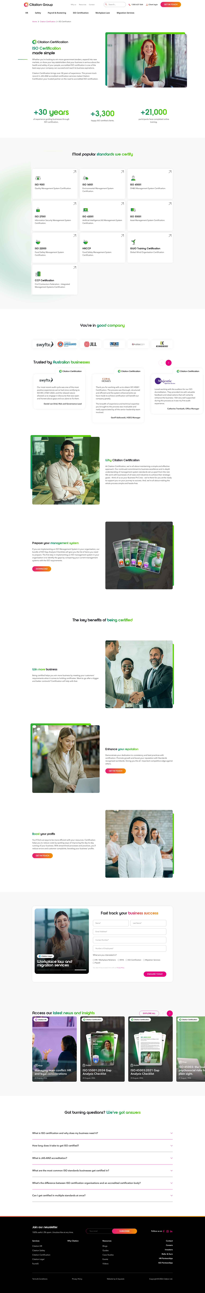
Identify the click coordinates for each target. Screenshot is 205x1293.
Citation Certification (48, 21)
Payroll (97, 963)
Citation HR (37, 1246)
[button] (162, 363)
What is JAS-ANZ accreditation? (49, 1158)
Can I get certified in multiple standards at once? (58, 1195)
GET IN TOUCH (170, 4)
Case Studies (108, 1255)
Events (105, 1259)
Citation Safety (38, 1250)
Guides (105, 1250)
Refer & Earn (167, 1254)
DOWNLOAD (42, 569)
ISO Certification (81, 13)
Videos (105, 1263)
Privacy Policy (120, 968)
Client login (153, 4)
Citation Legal (38, 1259)
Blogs (104, 1246)
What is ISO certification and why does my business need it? (65, 1133)
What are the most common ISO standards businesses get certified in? (70, 1170)
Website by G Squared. (116, 1279)
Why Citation (73, 1241)
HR (26, 13)
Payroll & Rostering (57, 13)
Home (34, 21)
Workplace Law (103, 13)
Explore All (149, 1013)
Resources (82, 5)
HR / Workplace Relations (105, 960)
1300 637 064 (137, 4)
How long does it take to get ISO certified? (55, 1145)
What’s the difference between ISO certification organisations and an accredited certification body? (86, 1183)
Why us (73, 5)
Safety (38, 13)
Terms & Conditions (39, 1279)
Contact (91, 5)
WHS (122, 960)
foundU (35, 1263)
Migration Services (125, 13)
